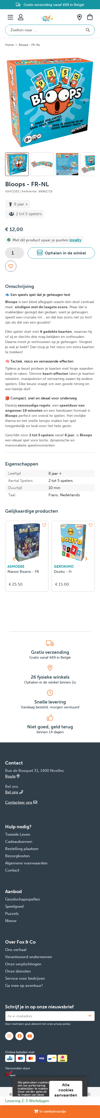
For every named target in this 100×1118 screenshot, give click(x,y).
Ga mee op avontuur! (24, 985)
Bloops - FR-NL (29, 45)
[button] (61, 252)
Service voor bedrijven (25, 978)
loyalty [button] (75, 240)
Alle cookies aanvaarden (65, 1090)
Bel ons (11, 792)
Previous (12, 166)
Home (9, 45)
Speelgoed (14, 906)
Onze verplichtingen (23, 964)
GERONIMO (64, 566)
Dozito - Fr (63, 572)
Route (10, 776)
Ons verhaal (15, 949)
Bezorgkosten (17, 856)
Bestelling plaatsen (21, 848)
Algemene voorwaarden (26, 863)
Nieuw (10, 920)
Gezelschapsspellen (22, 899)
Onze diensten (18, 971)
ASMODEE (15, 566)
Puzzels (12, 913)
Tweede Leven (17, 834)
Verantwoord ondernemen (28, 957)
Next (86, 102)
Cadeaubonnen (18, 841)
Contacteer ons (18, 802)
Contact (12, 870)
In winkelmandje (52, 1111)
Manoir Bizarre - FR (23, 572)
